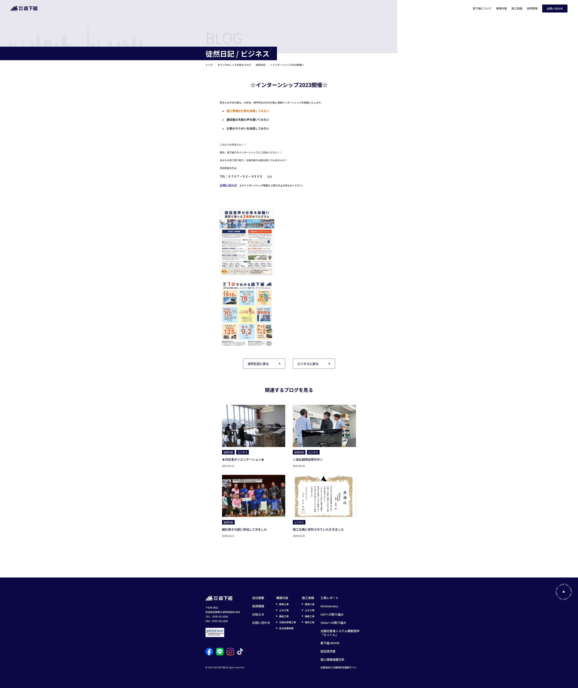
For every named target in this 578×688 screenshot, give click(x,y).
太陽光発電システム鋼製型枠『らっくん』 (339, 633)
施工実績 (516, 8)
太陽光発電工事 (287, 622)
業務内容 (501, 8)
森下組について (482, 8)
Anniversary (329, 606)
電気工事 (309, 622)
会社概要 (258, 598)
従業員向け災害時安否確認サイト (338, 667)
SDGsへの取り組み (333, 622)
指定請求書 (328, 651)
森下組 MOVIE (330, 643)
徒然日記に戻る (258, 363)
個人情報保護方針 (332, 659)
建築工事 (284, 604)
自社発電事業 (286, 628)
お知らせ (258, 614)
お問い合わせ (555, 8)
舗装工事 (284, 616)
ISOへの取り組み (332, 614)
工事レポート (329, 598)
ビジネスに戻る (308, 363)
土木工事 (284, 610)
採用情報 (532, 8)
